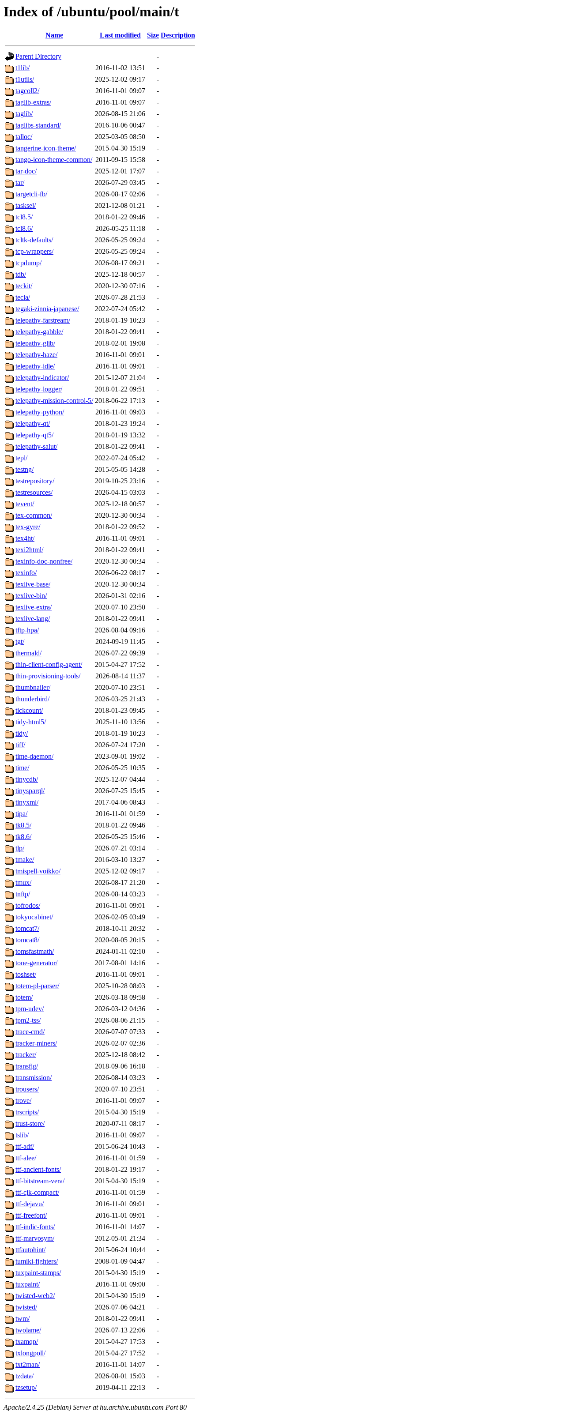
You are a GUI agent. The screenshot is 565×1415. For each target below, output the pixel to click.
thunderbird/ (32, 699)
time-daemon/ (34, 756)
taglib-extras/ (33, 102)
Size (153, 35)
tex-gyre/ (27, 527)
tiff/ (20, 745)
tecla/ (22, 297)
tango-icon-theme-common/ (53, 159)
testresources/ (34, 492)
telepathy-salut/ (36, 446)
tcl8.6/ (24, 228)
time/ (22, 767)
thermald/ (28, 653)
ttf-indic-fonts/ (35, 1227)
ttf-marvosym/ (34, 1238)
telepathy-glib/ (35, 343)
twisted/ (26, 1307)
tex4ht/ (24, 538)
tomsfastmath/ (34, 951)
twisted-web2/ (35, 1295)
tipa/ (21, 813)
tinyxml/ (26, 802)
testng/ (24, 469)
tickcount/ (29, 710)
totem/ (24, 997)
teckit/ (23, 286)
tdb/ (20, 274)
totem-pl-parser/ (37, 986)
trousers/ (27, 1089)
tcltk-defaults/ (34, 240)
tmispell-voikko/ (37, 871)
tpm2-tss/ (28, 1020)
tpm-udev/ (29, 1008)
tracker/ (25, 1054)
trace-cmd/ (30, 1031)
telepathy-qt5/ (34, 435)
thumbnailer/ (32, 687)
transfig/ (26, 1066)
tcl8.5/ (24, 217)
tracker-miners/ (36, 1043)
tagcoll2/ (27, 90)
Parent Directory (38, 56)
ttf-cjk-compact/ (37, 1192)
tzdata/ (24, 1376)
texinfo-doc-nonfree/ (43, 561)
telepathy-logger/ (38, 389)
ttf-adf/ (24, 1146)
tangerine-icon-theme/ (45, 148)
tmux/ (23, 882)
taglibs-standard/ (38, 125)
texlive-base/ (32, 584)
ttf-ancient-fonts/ (38, 1169)
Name (54, 35)
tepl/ (21, 458)
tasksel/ (25, 205)
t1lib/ (22, 68)
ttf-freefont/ (31, 1215)
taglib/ (24, 113)
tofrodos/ (27, 905)
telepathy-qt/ (32, 423)
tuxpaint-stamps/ (38, 1272)
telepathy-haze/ (36, 354)
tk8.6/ (23, 836)
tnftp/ (22, 894)
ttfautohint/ (30, 1249)
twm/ (22, 1318)
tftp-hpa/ (27, 630)
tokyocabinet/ (34, 917)
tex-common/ (33, 515)
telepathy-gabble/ (39, 331)
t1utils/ (24, 79)
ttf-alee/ (25, 1158)
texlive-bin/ (31, 595)
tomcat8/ (27, 940)
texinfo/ (26, 572)
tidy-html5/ (30, 722)
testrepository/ (34, 481)
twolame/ (28, 1330)
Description (178, 35)
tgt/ (19, 641)
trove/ (23, 1100)
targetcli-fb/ (31, 194)
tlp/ (19, 848)
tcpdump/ (28, 263)
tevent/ (24, 504)
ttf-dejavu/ (29, 1204)
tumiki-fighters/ (36, 1261)
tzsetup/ (26, 1387)
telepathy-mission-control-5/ (54, 400)
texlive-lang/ (32, 618)
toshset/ (25, 974)
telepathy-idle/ (35, 366)
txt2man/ (27, 1364)
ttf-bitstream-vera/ (39, 1181)
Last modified (120, 35)
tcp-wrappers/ (34, 251)
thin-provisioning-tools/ (47, 676)
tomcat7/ (27, 928)
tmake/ (24, 859)
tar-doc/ (26, 171)
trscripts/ (27, 1112)
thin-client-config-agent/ (48, 664)
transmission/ (33, 1077)
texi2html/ (29, 549)
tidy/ (21, 733)
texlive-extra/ (33, 607)
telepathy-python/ (39, 412)
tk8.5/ (23, 825)
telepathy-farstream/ (42, 320)
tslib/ (22, 1135)
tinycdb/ (26, 779)
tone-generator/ (36, 963)
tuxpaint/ (27, 1284)
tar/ (19, 182)
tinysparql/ (30, 790)
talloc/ (23, 136)
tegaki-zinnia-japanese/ (47, 308)
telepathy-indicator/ (42, 377)
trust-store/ (30, 1123)
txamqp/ (26, 1341)
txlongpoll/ (30, 1353)
